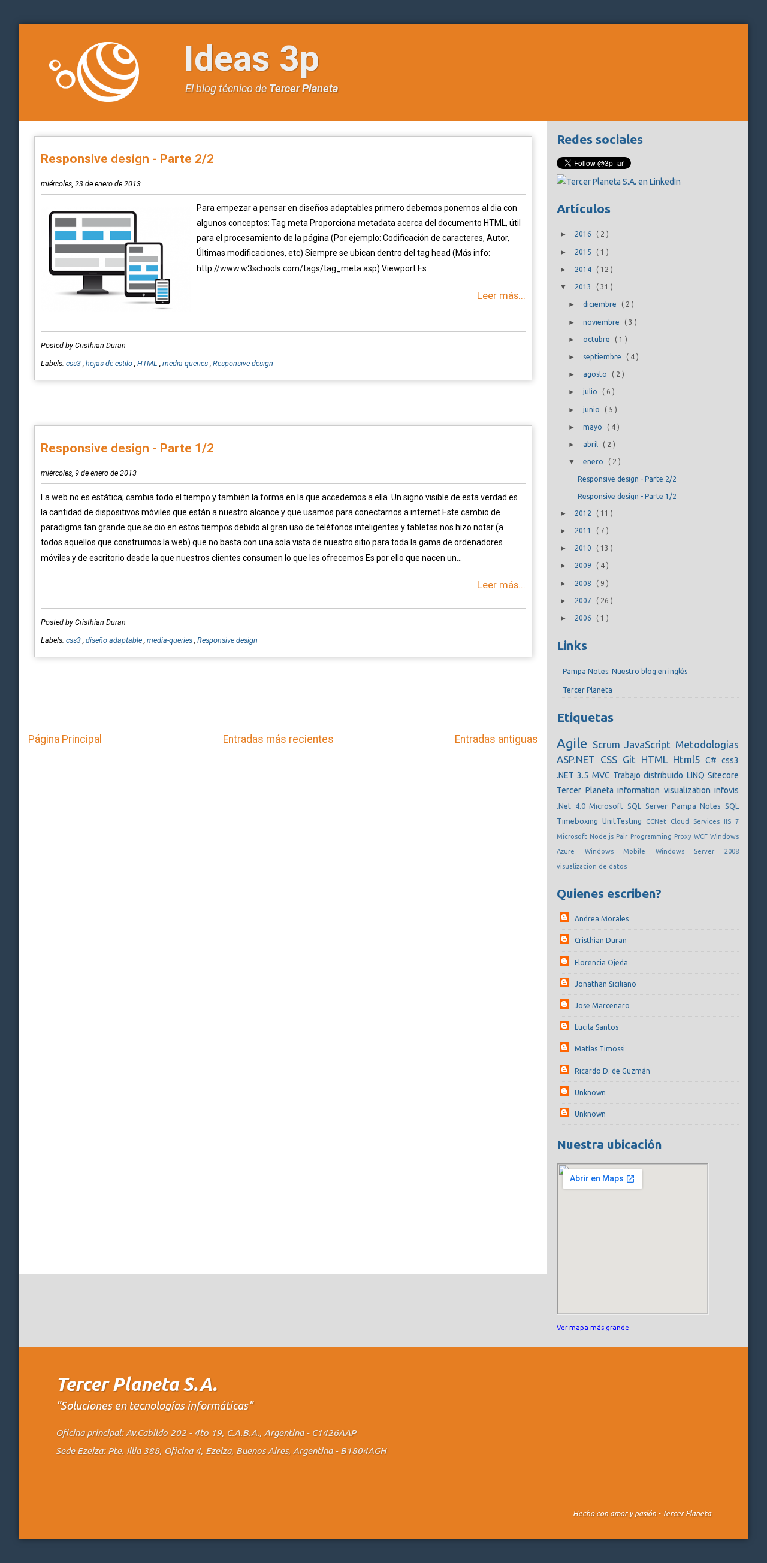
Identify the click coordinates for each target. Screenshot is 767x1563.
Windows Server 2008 (697, 851)
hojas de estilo (110, 363)
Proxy (684, 836)
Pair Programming (645, 836)
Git (632, 759)
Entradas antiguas (496, 739)
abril (591, 444)
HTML (148, 363)
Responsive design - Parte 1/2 (127, 448)
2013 (584, 287)
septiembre (603, 357)
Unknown (590, 1092)
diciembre (600, 304)
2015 (584, 252)
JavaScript (649, 744)
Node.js (603, 836)
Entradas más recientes (278, 739)
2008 (584, 583)
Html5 (689, 759)
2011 (584, 530)
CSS (611, 759)
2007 (584, 600)
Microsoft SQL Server (630, 806)
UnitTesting (624, 821)
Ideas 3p (251, 58)
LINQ (697, 775)
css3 (74, 363)
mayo (593, 427)
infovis (726, 790)
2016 (584, 234)
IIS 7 (731, 821)
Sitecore (723, 775)
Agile (575, 743)
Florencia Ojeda (601, 962)
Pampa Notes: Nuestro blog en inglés (625, 671)
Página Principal (65, 739)
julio (591, 391)
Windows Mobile (620, 851)
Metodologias (707, 744)
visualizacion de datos (592, 866)
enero (594, 461)
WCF (702, 836)
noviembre (602, 322)
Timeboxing (579, 821)
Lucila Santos (596, 1027)
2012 (584, 513)
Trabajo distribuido (650, 775)
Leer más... (501, 295)
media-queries (186, 363)
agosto (596, 374)
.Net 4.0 (573, 806)
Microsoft (573, 836)
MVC (602, 775)
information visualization (665, 790)
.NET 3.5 (574, 775)
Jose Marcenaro (602, 1005)
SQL (732, 806)
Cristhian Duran (601, 940)
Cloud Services (697, 821)
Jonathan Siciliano (605, 984)
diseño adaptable (115, 640)
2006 (584, 618)
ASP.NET (578, 759)
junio (592, 409)
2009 (584, 565)
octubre (597, 339)
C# (713, 760)
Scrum (609, 744)
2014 (584, 269)
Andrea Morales (602, 919)
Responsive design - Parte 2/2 (127, 159)
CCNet (658, 821)
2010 (584, 548)
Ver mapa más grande (593, 1327)
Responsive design (243, 363)
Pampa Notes (698, 806)
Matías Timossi (600, 1049)
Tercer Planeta (303, 88)
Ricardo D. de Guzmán (612, 1071)
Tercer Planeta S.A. (136, 1384)
